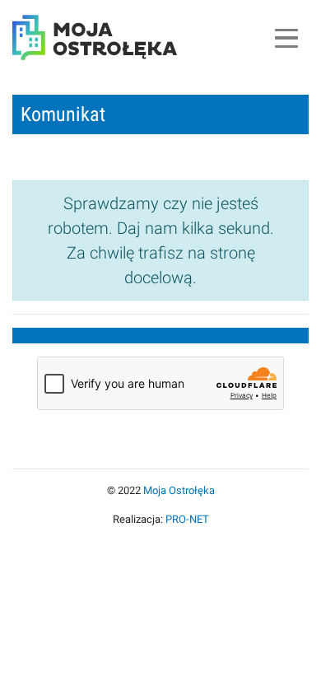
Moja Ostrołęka (179, 490)
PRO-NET (187, 519)
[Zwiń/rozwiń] (286, 38)
